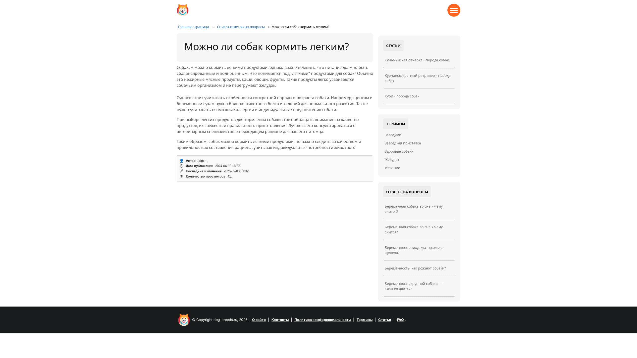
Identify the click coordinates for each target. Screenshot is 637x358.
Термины (364, 319)
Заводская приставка (403, 143)
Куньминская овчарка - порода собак (417, 60)
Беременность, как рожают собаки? (415, 268)
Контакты (280, 319)
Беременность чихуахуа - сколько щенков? (413, 250)
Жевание (392, 167)
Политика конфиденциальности (322, 319)
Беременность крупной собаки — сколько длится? (413, 286)
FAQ (400, 319)
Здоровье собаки (399, 151)
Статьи (384, 319)
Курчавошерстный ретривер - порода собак (418, 78)
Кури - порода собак (402, 96)
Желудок (392, 159)
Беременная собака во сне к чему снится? (414, 209)
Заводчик (393, 135)
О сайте (259, 319)
